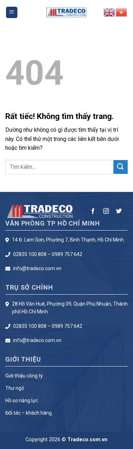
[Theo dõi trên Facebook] (93, 211)
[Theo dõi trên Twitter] (119, 211)
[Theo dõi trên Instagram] (106, 211)
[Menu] (11, 12)
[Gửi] (120, 167)
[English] (110, 12)
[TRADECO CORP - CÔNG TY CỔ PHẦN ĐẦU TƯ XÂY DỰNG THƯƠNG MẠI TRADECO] (66, 12)
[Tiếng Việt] (122, 12)
